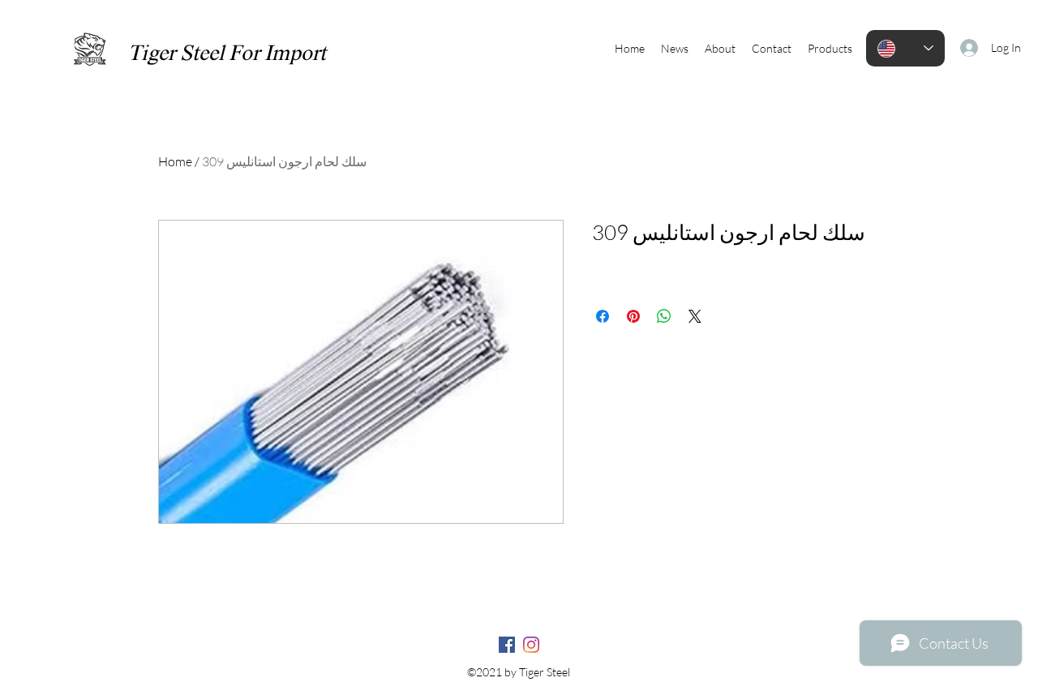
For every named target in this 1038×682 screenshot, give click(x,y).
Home (175, 161)
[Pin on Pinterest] (633, 316)
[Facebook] (507, 645)
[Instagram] (531, 645)
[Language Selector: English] (905, 48)
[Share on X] (695, 316)
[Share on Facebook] (602, 316)
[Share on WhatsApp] (664, 316)
